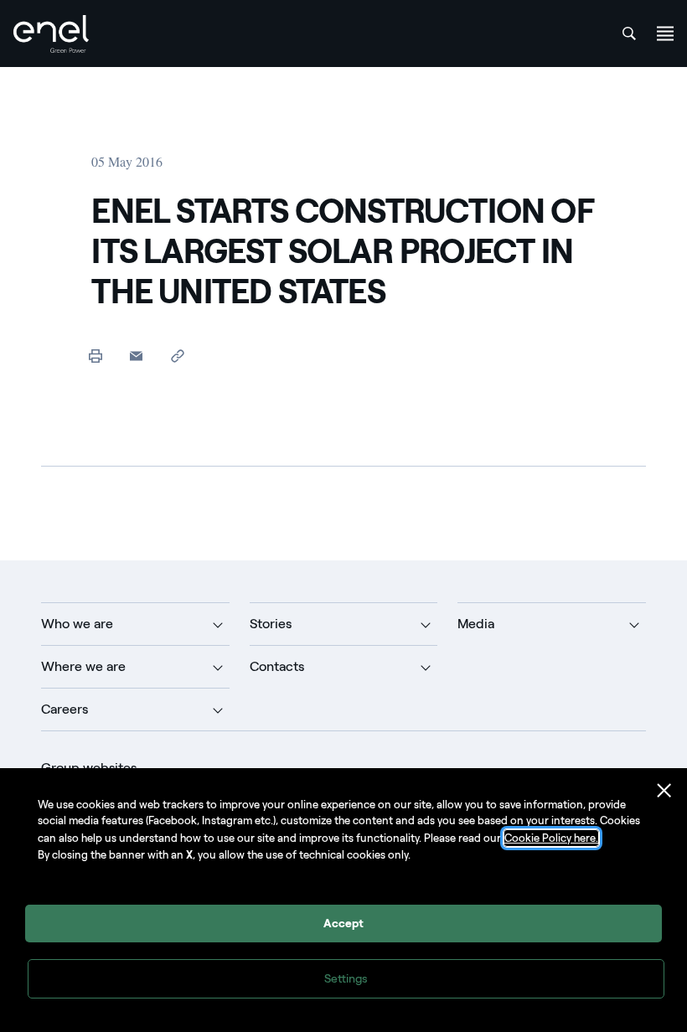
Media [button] (475, 624)
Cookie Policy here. (551, 838)
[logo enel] (51, 34)
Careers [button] (64, 709)
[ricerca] (629, 33)
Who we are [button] (77, 624)
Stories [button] (271, 624)
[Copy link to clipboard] (177, 355)
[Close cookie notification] (664, 791)
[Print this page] (95, 355)
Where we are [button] (83, 666)
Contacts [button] (277, 666)
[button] (136, 355)
